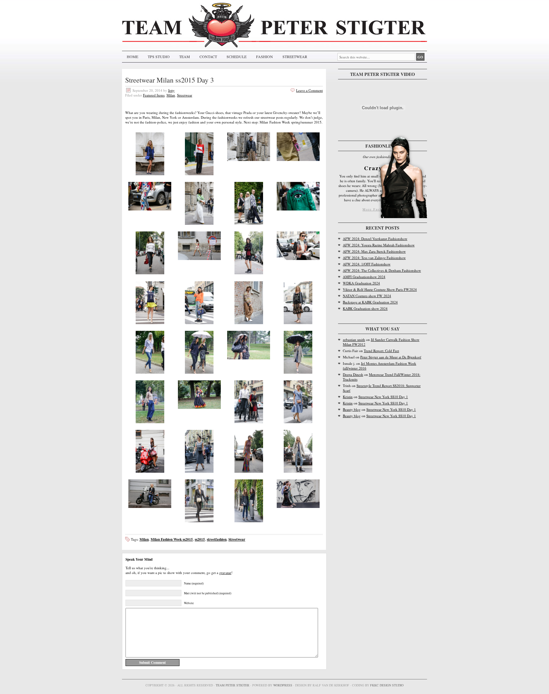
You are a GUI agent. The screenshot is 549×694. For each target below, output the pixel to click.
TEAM (184, 56)
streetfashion (217, 539)
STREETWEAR (294, 56)
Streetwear (184, 95)
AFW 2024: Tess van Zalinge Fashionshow (374, 257)
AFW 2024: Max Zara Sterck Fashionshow (374, 251)
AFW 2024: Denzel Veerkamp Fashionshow (375, 238)
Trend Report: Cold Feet (381, 350)
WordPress (282, 685)
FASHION (264, 56)
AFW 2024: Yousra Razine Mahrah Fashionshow (379, 245)
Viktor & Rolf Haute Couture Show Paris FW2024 (380, 289)
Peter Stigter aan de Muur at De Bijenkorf (390, 357)
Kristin (348, 396)
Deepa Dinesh (353, 374)
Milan (170, 95)
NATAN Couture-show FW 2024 (367, 295)
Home (132, 56)
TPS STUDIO (159, 56)
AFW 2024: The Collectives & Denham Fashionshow (382, 270)
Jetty (171, 90)
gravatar (225, 572)
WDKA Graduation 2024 (361, 283)
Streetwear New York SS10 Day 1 (383, 396)
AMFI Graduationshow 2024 (364, 276)
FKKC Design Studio (386, 685)
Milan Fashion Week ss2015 (172, 539)
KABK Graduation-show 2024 (365, 308)
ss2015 (200, 539)
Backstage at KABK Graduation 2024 (370, 302)
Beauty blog (352, 409)
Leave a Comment (309, 90)
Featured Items (154, 95)
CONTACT (208, 56)
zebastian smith (354, 339)
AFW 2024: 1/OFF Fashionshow (366, 264)
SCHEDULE (237, 56)
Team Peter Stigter (232, 685)
